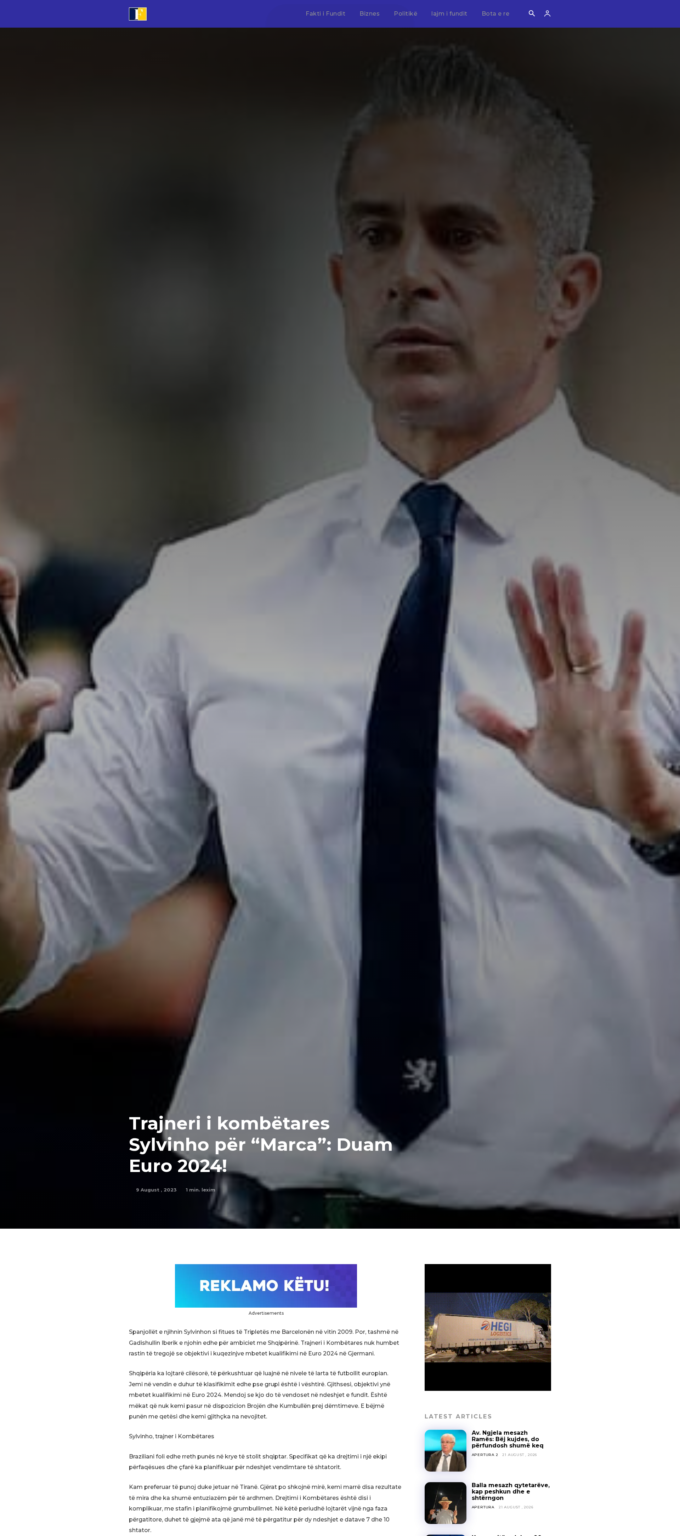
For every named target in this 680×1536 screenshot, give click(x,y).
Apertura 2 (485, 1454)
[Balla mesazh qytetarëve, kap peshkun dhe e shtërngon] (445, 1503)
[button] (531, 14)
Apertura (483, 1507)
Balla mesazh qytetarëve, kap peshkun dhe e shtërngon (511, 1492)
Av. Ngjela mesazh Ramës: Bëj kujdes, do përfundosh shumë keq (508, 1439)
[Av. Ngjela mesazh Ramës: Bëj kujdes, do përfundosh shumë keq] (445, 1451)
